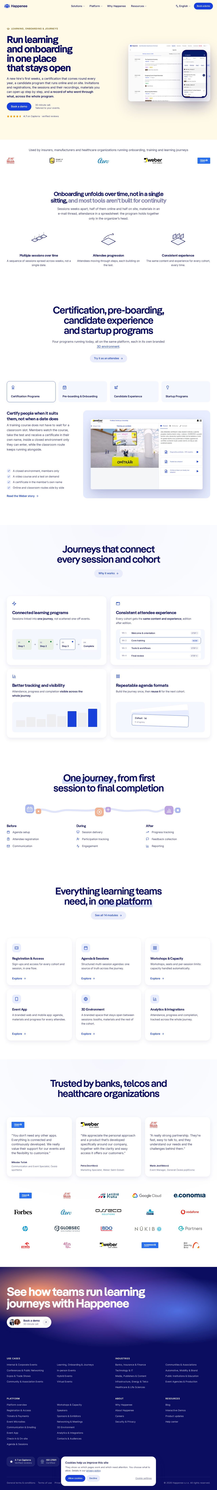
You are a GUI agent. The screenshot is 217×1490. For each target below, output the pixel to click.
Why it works (106, 573)
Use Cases (13, 1358)
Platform (13, 1398)
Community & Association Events (25, 1381)
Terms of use (45, 1483)
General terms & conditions (21, 1483)
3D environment (108, 346)
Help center (171, 1421)
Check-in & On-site (17, 1438)
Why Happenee (116, 6)
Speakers (62, 1410)
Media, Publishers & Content (130, 1376)
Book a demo (203, 6)
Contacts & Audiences (69, 1438)
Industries (122, 1358)
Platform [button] (95, 6)
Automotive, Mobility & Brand (181, 1370)
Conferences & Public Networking (25, 1370)
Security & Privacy (125, 1421)
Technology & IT (124, 1370)
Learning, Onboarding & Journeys (75, 1364)
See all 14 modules (106, 915)
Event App (12, 1432)
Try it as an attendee (106, 358)
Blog (167, 1404)
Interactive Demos (175, 1410)
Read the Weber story (21, 496)
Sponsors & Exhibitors (69, 1416)
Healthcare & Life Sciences (130, 1387)
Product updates (174, 1416)
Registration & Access (19, 1410)
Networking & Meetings (70, 1421)
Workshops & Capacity (69, 1404)
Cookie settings (143, 1478)
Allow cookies (75, 1478)
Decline (93, 1478)
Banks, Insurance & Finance (130, 1364)
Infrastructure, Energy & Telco (131, 1381)
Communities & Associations (180, 1364)
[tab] (31, 391)
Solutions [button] (76, 6)
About (119, 1398)
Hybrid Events (64, 1376)
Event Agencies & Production (181, 1381)
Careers (119, 1416)
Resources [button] (137, 6)
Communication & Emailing (21, 1427)
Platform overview (17, 1404)
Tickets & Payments (18, 1416)
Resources (172, 1398)
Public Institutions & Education (182, 1376)
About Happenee (124, 1410)
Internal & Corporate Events (22, 1364)
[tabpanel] (146, 454)
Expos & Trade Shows (19, 1376)
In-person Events (66, 1370)
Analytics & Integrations (70, 1432)
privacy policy (93, 1470)
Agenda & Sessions (17, 1444)
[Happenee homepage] (15, 6)
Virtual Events (64, 1381)
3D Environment (66, 1427)
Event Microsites (16, 1421)
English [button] (183, 6)
